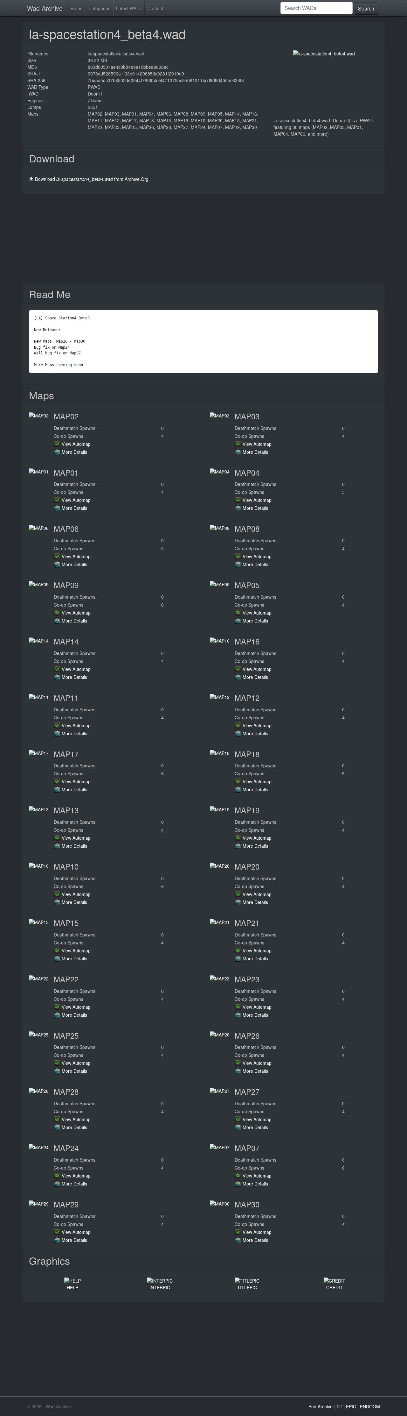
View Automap (76, 444)
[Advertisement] (203, 238)
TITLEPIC (247, 1287)
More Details (74, 452)
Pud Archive (320, 1406)
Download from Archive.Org (91, 179)
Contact (155, 8)
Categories (99, 8)
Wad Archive (45, 8)
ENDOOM (370, 1406)
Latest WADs (129, 8)
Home (77, 8)
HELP (72, 1287)
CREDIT (334, 1287)
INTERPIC (159, 1287)
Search (366, 8)
